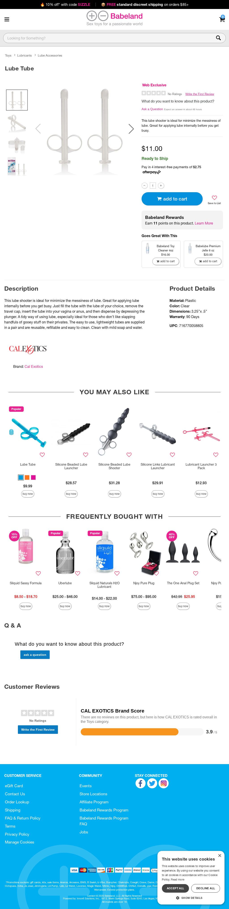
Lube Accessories (50, 55)
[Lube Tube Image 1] (84, 128)
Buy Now (28, 493)
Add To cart (175, 199)
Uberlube (65, 583)
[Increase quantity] (161, 186)
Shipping (12, 810)
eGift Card (14, 785)
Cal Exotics (34, 366)
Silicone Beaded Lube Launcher (71, 466)
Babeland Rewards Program (104, 810)
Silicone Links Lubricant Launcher (158, 466)
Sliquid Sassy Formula (26, 583)
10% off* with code (65, 4)
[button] (6, 19)
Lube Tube (28, 464)
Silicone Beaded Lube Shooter (114, 466)
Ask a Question (152, 109)
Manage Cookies (19, 842)
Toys (8, 55)
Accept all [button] (175, 888)
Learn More (204, 223)
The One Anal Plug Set (183, 583)
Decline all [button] (205, 888)
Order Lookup (17, 802)
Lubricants (24, 55)
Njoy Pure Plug (143, 583)
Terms (10, 826)
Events (86, 785)
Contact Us (15, 793)
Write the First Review (199, 94)
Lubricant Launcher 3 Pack (201, 466)
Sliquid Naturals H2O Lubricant (104, 585)
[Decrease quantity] (145, 186)
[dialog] (191, 878)
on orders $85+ (145, 4)
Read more (177, 879)
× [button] (219, 855)
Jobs (84, 832)
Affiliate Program (94, 802)
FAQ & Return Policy (22, 818)
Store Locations (93, 793)
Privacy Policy (17, 834)
